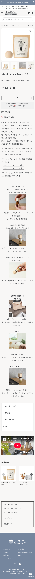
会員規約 (5, 552)
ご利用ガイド (8, 524)
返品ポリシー (21, 555)
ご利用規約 (21, 549)
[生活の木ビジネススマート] (11, 13)
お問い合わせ (8, 518)
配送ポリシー (6, 555)
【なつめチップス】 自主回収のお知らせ (17, 2)
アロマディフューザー (18, 25)
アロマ (8, 25)
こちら (14, 105)
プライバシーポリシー (9, 558)
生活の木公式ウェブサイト (16, 569)
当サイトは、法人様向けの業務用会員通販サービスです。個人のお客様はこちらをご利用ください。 (17, 7)
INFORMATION (7, 549)
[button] (3, 98)
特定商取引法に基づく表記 (25, 552)
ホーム (3, 25)
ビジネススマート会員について (13, 508)
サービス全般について (10, 512)
